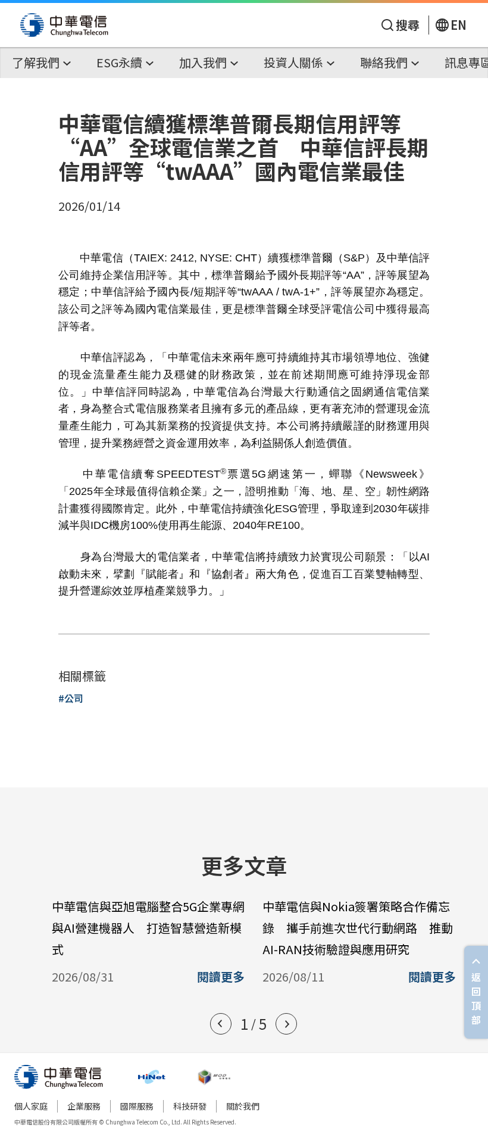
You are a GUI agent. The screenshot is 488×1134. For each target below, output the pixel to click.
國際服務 (137, 1106)
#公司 (70, 698)
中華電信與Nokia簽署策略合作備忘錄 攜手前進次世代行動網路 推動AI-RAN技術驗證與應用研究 (357, 928)
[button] (221, 1024)
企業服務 (84, 1106)
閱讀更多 (221, 976)
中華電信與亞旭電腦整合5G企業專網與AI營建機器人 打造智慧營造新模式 (148, 928)
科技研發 (190, 1106)
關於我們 (242, 1106)
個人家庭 (31, 1106)
